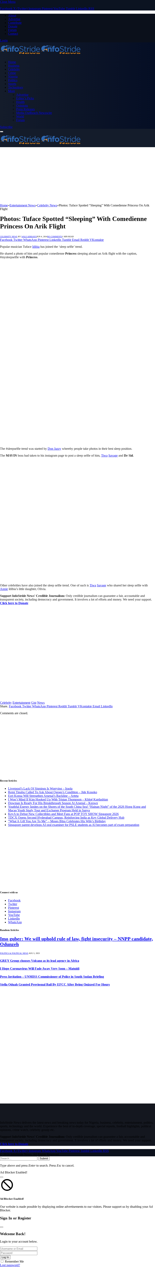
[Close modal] (1, 1177)
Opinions (22, 105)
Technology (15, 87)
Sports (12, 83)
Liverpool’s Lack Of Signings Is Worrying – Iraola (40, 788)
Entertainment (21, 702)
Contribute (15, 22)
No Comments (54, 236)
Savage (113, 455)
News (41, 702)
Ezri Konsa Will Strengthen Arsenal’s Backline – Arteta (43, 795)
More (11, 91)
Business (13, 65)
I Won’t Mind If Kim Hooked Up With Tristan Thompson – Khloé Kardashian (58, 799)
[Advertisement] (77, 175)
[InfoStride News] (40, 55)
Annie (4, 589)
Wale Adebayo (29, 236)
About (12, 15)
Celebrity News (8, 236)
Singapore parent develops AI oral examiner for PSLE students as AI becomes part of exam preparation (73, 825)
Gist (33, 702)
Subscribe (6, 127)
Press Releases (25, 109)
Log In (5, 1257)
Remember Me (14, 1261)
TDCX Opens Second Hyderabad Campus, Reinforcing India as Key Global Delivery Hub (66, 817)
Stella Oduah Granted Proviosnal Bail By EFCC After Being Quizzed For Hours (55, 984)
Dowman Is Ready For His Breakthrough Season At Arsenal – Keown (53, 803)
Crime (12, 73)
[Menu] (1, 131)
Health (20, 102)
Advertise (14, 19)
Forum (12, 30)
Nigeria (13, 76)
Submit (44, 1158)
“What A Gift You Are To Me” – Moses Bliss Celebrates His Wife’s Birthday (57, 821)
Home (12, 62)
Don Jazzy (54, 448)
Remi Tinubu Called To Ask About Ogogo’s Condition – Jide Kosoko (52, 792)
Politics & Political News (14, 953)
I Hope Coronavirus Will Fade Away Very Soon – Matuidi (39, 968)
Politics (12, 80)
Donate (12, 26)
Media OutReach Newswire (34, 113)
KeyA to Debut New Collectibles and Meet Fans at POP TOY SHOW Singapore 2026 (63, 814)
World (20, 116)
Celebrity (14, 69)
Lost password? (10, 1265)
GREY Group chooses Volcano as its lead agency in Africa (39, 960)
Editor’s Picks (25, 98)
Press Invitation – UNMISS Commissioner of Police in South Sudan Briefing (52, 976)
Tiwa (104, 455)
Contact (13, 33)
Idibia (36, 246)
